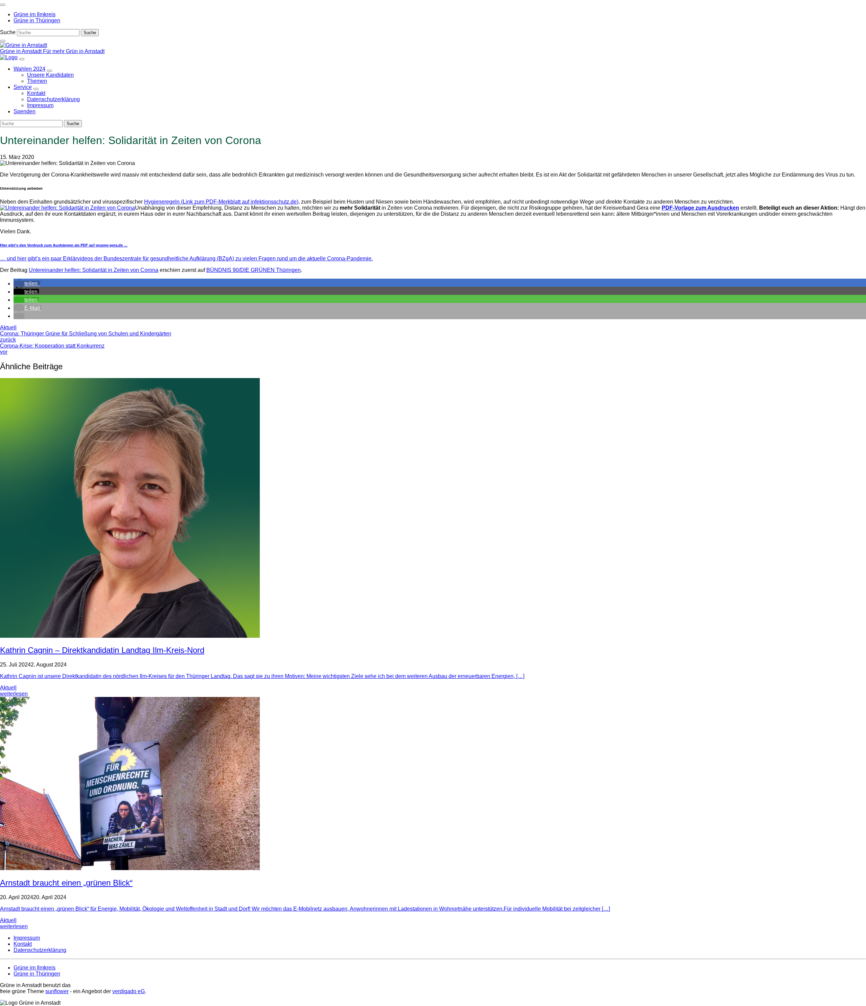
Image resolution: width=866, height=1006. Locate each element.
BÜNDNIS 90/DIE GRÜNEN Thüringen (253, 270)
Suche (8, 32)
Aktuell (8, 327)
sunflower (57, 991)
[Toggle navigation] (2, 5)
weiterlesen (14, 694)
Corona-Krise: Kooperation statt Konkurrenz (52, 349)
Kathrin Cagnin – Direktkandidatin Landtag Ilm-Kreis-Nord (102, 650)
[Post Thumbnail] (130, 636)
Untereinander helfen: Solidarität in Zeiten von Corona (93, 270)
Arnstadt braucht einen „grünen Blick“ (66, 882)
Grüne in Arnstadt (21, 51)
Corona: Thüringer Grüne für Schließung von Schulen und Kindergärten (85, 337)
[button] (27, 283)
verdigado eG (128, 991)
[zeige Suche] (2, 41)
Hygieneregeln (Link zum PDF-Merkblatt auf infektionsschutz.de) (221, 202)
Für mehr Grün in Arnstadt (74, 51)
